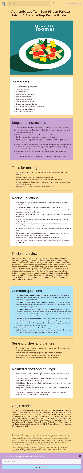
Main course (57, 4)
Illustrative (70, 4)
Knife (18, 179)
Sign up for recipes (41, 467)
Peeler (18, 177)
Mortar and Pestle (22, 172)
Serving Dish (20, 187)
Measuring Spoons (23, 182)
